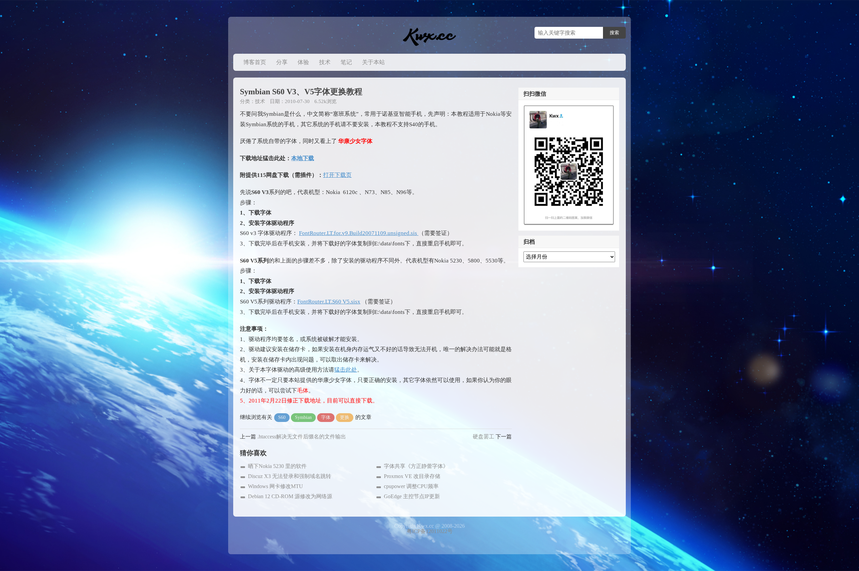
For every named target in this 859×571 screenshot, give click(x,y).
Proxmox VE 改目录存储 (412, 476)
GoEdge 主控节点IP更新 (412, 496)
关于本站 (373, 62)
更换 (344, 417)
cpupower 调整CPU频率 (411, 486)
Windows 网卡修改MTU (275, 486)
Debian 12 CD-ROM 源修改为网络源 (290, 496)
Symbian (303, 417)
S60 (282, 417)
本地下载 (302, 158)
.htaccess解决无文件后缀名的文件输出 (301, 436)
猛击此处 (345, 370)
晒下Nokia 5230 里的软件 (277, 466)
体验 (303, 62)
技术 (325, 62)
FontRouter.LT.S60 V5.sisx (328, 301)
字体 (326, 417)
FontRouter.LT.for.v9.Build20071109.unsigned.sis (358, 233)
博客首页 (254, 62)
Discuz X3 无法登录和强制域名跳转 (289, 476)
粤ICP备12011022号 (430, 531)
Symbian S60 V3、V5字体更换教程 (301, 91)
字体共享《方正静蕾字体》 (416, 466)
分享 (282, 62)
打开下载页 (337, 175)
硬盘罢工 (483, 436)
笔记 (346, 62)
